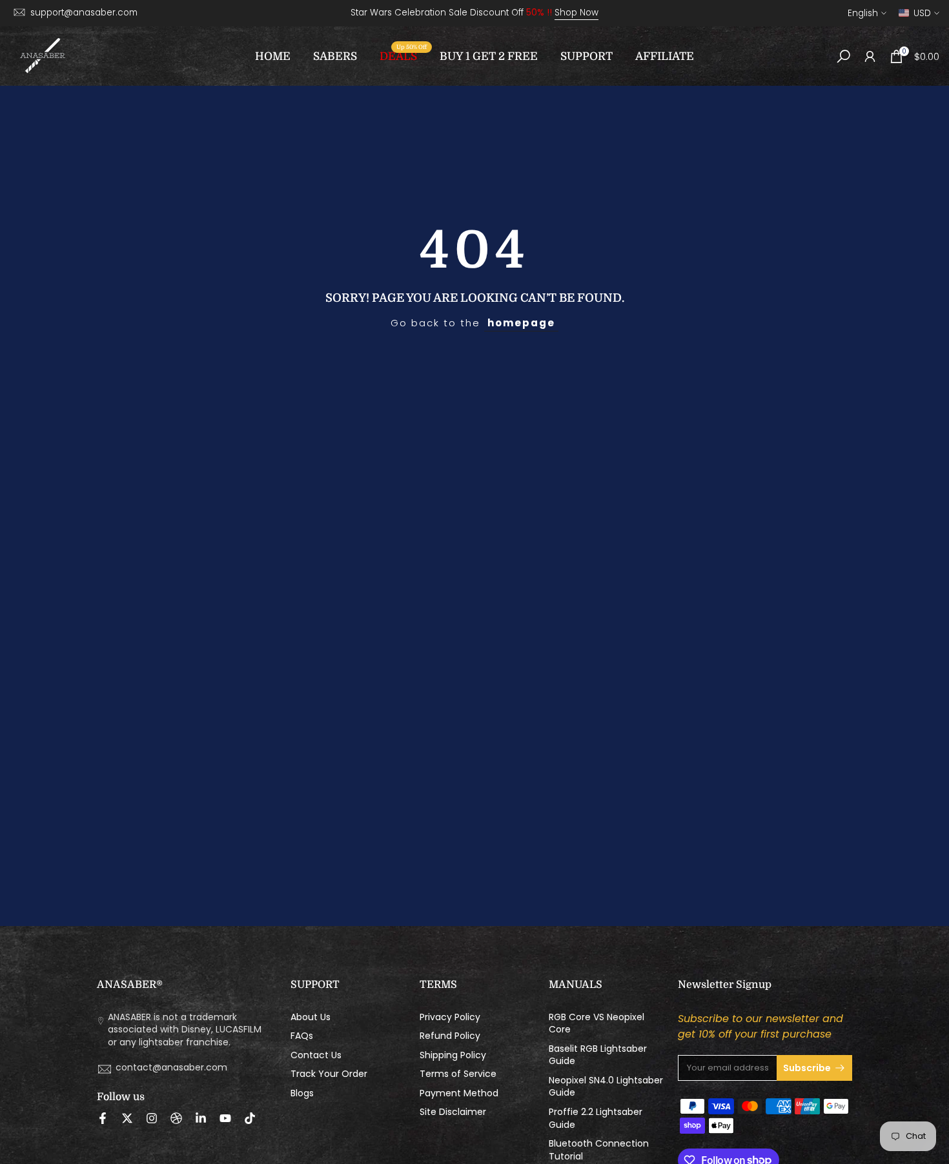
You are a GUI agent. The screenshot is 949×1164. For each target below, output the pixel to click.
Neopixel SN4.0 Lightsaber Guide (606, 1087)
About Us (311, 1017)
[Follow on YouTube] (225, 1118)
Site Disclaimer (453, 1112)
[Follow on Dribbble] (176, 1118)
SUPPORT (586, 56)
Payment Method (459, 1093)
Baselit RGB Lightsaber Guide (598, 1055)
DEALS (403, 55)
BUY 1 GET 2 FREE (489, 56)
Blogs (302, 1093)
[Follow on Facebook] (102, 1118)
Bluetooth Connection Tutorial (599, 1150)
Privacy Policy (450, 1017)
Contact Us (316, 1055)
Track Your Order (329, 1074)
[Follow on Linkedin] (201, 1118)
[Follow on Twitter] (127, 1118)
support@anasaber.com (84, 12)
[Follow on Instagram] (152, 1118)
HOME (273, 56)
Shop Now (576, 12)
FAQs (302, 1036)
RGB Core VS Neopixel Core (596, 1023)
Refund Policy (450, 1036)
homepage (521, 323)
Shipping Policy (453, 1055)
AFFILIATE (664, 56)
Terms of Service (458, 1074)
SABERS (335, 56)
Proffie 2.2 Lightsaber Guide (595, 1118)
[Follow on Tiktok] (250, 1118)
